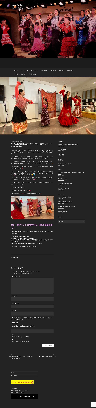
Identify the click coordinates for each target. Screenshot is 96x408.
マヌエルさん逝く (62, 149)
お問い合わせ (32, 74)
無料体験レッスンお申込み (20, 74)
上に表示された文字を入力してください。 (23, 326)
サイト (14, 310)
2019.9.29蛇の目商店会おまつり (65, 183)
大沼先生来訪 (61, 154)
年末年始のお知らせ (62, 211)
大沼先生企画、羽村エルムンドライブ (66, 206)
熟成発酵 (60, 159)
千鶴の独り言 (53, 70)
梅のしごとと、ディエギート (64, 163)
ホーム (15, 70)
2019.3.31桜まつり (62, 178)
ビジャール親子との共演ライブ (65, 197)
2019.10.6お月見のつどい (63, 188)
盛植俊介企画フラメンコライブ (65, 201)
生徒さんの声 (70, 70)
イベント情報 (44, 70)
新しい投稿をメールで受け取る (20, 341)
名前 (14, 296)
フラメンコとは (24, 70)
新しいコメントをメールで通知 (20, 336)
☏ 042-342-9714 (25, 396)
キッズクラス (34, 70)
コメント (16, 276)
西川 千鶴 (21, 141)
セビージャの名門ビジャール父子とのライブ (68, 144)
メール (15, 303)
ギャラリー (61, 70)
